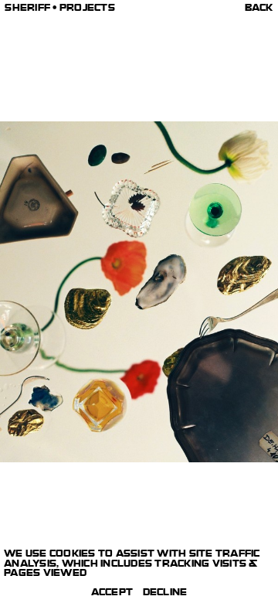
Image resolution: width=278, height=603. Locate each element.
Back (259, 9)
